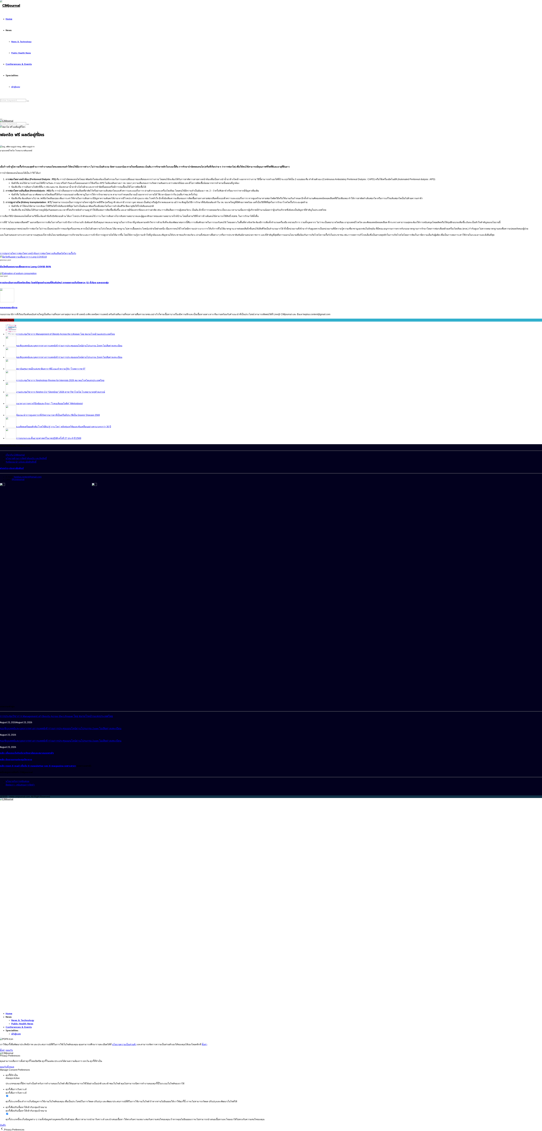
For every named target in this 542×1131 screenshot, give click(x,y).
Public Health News (21, 53)
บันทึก (3, 1125)
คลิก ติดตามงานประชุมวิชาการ (16, 759)
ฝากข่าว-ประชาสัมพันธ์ (12, 468)
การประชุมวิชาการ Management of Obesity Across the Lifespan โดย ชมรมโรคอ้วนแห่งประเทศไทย (56, 716)
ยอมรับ (9, 1050)
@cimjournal (18, 479)
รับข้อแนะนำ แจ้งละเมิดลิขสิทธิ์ (21, 462)
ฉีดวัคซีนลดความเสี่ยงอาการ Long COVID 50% (25, 266)
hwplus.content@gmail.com (27, 477)
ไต (62, 253)
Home (9, 19)
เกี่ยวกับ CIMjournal (15, 455)
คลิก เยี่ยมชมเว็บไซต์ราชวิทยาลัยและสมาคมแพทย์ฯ (27, 753)
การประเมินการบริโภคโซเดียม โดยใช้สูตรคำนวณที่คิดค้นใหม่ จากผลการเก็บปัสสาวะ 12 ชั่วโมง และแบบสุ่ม (54, 282)
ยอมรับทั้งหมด (7, 1067)
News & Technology (21, 41)
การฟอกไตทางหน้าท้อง (26, 253)
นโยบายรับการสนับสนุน (17, 781)
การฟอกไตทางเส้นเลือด (49, 253)
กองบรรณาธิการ (8, 307)
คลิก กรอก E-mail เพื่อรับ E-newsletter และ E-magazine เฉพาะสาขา (38, 766)
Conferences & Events (19, 64)
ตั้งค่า (204, 1044)
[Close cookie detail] (2, 1129)
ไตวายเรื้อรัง (70, 253)
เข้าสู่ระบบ (15, 86)
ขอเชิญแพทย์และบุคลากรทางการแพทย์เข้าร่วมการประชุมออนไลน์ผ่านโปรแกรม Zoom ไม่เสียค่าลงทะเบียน (60, 728)
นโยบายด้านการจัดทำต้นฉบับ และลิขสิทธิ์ (26, 458)
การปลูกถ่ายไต (7, 253)
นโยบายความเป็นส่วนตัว (124, 1044)
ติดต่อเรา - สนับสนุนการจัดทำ (20, 785)
